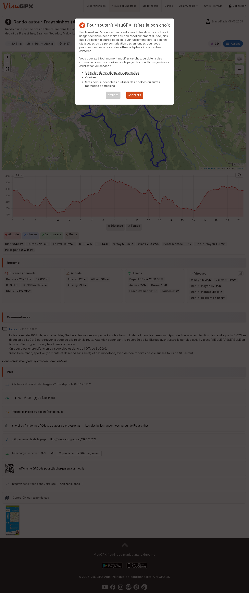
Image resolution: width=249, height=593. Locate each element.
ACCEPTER (134, 95)
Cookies (90, 77)
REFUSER (113, 95)
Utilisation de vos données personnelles (112, 72)
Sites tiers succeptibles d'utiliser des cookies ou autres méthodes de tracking (122, 84)
